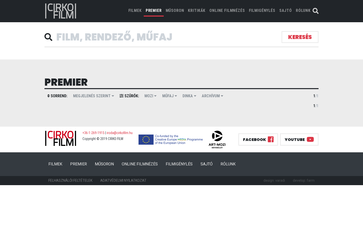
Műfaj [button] (168, 96)
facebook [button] (254, 139)
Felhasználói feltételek (70, 180)
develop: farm (304, 180)
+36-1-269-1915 (93, 133)
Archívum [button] (211, 96)
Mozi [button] (149, 96)
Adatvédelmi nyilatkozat (123, 180)
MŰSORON (175, 10)
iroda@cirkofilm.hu (120, 133)
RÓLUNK (303, 10)
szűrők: (131, 96)
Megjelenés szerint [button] (92, 96)
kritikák (196, 10)
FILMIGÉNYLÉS (262, 10)
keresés (300, 37)
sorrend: (58, 96)
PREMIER (154, 10)
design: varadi (274, 180)
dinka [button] (188, 96)
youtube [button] (295, 139)
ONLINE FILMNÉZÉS (227, 10)
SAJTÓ (285, 10)
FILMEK (136, 10)
